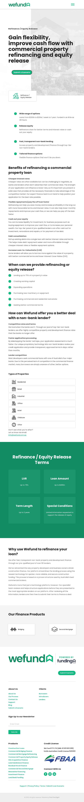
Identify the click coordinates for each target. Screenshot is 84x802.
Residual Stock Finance (17, 766)
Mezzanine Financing (16, 772)
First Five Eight (54, 797)
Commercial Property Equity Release (23, 757)
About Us (12, 694)
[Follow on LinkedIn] (54, 774)
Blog (10, 705)
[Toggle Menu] (72, 4)
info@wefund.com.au (17, 435)
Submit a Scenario (22, 72)
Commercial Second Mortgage (20, 769)
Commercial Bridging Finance (20, 751)
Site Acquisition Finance (18, 760)
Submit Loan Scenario (55, 786)
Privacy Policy (33, 786)
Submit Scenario (67, 673)
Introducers (43, 696)
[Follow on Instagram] (50, 774)
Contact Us (13, 699)
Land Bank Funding (15, 777)
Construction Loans (16, 748)
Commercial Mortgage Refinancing (22, 754)
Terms (42, 786)
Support (11, 702)
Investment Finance (16, 774)
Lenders (42, 699)
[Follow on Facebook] (45, 774)
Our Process (13, 696)
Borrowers (43, 694)
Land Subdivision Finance (18, 763)
